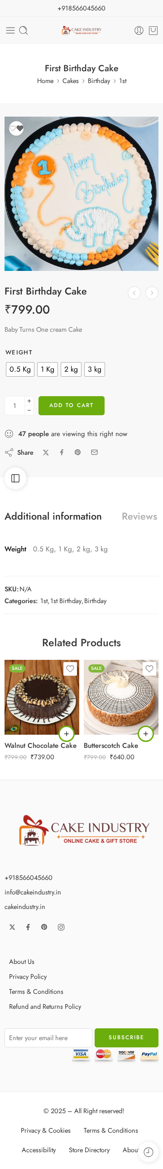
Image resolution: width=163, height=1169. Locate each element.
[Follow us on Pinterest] (44, 927)
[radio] (20, 369)
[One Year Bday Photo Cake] (134, 293)
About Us (21, 961)
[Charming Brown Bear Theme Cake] (151, 293)
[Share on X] (46, 452)
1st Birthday (66, 600)
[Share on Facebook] (61, 452)
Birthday (99, 80)
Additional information (53, 516)
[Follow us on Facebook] (28, 927)
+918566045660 (81, 8)
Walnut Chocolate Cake (41, 746)
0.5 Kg (29, 694)
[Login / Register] (139, 30)
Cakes (70, 80)
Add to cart (71, 405)
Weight (19, 353)
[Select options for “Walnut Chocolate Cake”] (66, 734)
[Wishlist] (16, 128)
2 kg (29, 721)
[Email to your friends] (94, 452)
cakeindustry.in (25, 906)
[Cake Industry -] (82, 30)
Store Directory (89, 1149)
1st (122, 80)
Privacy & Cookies (46, 1130)
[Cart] (153, 30)
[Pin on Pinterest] (78, 452)
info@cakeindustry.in (33, 892)
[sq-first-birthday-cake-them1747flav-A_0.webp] (81, 194)
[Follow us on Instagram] (61, 927)
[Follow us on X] (12, 927)
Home (45, 80)
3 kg (108, 721)
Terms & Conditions (36, 991)
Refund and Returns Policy (45, 1006)
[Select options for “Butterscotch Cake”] (146, 734)
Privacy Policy (28, 976)
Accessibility (39, 1149)
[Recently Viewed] (148, 1152)
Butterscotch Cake (111, 746)
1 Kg (29, 707)
